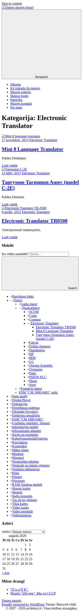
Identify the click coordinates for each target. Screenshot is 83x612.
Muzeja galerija (20, 92)
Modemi (17, 454)
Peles (15, 473)
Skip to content (12, 3)
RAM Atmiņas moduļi (27, 484)
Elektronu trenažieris (26, 415)
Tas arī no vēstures (24, 500)
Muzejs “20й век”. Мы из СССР (33, 593)
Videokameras (21, 515)
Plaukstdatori (31, 308)
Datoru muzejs (11, 600)
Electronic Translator (43, 140)
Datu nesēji (19, 396)
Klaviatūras (19, 442)
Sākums (15, 84)
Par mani (16, 107)
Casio (33, 315)
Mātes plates (20, 450)
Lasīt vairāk (9, 165)
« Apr (5, 573)
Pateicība (16, 100)
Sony (32, 385)
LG (31, 361)
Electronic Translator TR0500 (34, 221)
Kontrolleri (19, 446)
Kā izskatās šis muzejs (25, 88)
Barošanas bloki (23, 296)
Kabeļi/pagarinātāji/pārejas (30, 438)
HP (31, 354)
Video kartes (20, 507)
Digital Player (21, 400)
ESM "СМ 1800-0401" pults (38, 392)
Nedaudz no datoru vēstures (31, 465)
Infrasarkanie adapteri (26, 431)
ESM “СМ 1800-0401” (28, 419)
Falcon (33, 342)
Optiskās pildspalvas (26, 469)
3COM (34, 312)
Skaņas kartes (21, 488)
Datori (18, 300)
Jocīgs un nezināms (25, 434)
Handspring (37, 350)
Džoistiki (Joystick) (25, 411)
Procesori (18, 481)
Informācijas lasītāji (25, 427)
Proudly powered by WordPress (23, 604)
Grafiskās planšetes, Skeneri (31, 423)
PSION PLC (37, 377)
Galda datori (29, 304)
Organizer (36, 369)
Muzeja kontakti (21, 103)
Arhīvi (6, 532)
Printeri (17, 477)
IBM (32, 358)
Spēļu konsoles (22, 496)
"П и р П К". (19, 589)
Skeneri (17, 492)
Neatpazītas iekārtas (25, 461)
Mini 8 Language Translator (32, 149)
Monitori (18, 457)
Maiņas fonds (19, 96)
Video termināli (22, 511)
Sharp (33, 381)
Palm (32, 373)
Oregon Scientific (41, 365)
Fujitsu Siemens (39, 346)
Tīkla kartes (20, 504)
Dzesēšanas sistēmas (26, 408)
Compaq (35, 319)
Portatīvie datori (31, 388)
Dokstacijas (20, 404)
